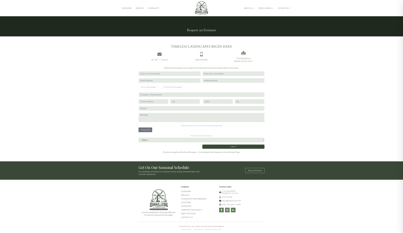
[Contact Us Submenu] (291, 8)
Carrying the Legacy (191, 210)
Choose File (145, 130)
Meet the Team (188, 213)
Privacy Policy (187, 229)
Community (153, 8)
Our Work (126, 8)
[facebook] (221, 210)
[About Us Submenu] (254, 8)
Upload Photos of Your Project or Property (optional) (201, 125)
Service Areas (265, 8)
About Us (248, 8)
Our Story (186, 202)
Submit (233, 147)
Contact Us (283, 8)
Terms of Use (198, 229)
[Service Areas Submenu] (273, 8)
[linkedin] (233, 210)
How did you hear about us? (201, 135)
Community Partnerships (194, 199)
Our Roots (186, 206)
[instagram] (227, 210)
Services (140, 8)
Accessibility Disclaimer (213, 229)
